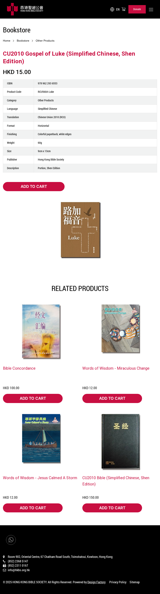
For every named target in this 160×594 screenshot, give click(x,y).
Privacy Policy (117, 582)
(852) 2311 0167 (18, 565)
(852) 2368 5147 (18, 561)
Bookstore (23, 40)
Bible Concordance (19, 368)
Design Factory (96, 582)
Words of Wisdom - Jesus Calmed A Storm (40, 477)
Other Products (45, 40)
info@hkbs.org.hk (19, 570)
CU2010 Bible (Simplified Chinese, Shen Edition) (115, 480)
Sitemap (135, 582)
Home (6, 40)
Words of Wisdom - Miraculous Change (115, 368)
